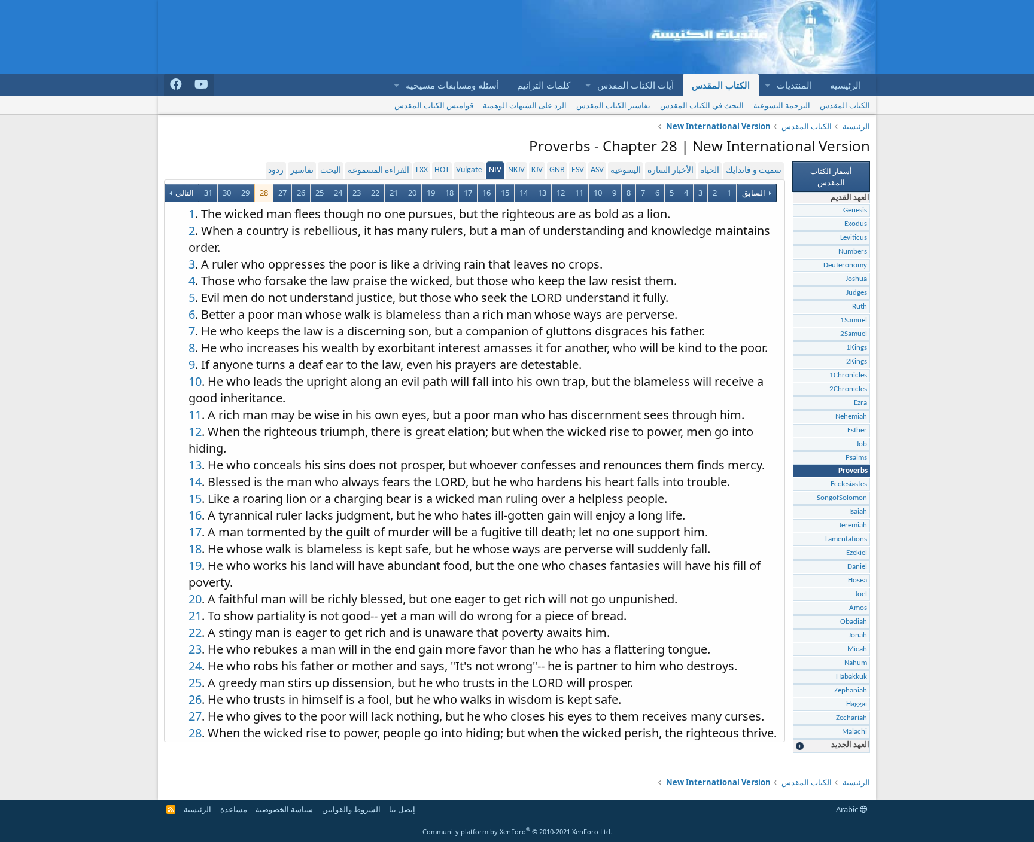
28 (264, 192)
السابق (753, 192)
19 (431, 192)
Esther (857, 430)
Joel (861, 594)
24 (338, 192)
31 (208, 192)
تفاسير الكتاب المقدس (613, 105)
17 (468, 192)
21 (394, 192)
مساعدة (233, 809)
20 (412, 192)
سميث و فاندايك (753, 170)
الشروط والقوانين (351, 809)
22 (375, 192)
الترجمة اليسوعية (781, 105)
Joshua (856, 279)
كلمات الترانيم (543, 85)
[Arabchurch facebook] (176, 85)
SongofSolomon (842, 498)
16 (486, 192)
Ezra (860, 403)
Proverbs (853, 471)
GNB (557, 170)
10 (598, 192)
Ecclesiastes (849, 484)
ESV (577, 170)
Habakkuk (851, 677)
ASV (597, 170)
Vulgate (469, 170)
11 (579, 192)
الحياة (709, 170)
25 (319, 192)
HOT (441, 170)
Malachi (854, 732)
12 (560, 192)
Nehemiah (851, 416)
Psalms (856, 458)
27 (282, 192)
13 (542, 192)
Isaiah (858, 511)
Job (861, 444)
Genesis (855, 210)
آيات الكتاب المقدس (635, 85)
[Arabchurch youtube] (201, 85)
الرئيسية (845, 85)
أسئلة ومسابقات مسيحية (452, 85)
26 (301, 192)
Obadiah (853, 622)
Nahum (855, 663)
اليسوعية (625, 170)
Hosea (857, 580)
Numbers (852, 251)
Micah (857, 649)
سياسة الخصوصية (284, 809)
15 (505, 192)
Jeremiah (853, 525)
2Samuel (853, 334)
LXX (422, 170)
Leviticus (853, 238)
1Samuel (853, 320)
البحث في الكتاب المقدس (702, 105)
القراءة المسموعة (378, 170)
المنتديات (794, 85)
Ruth (859, 306)
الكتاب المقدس (721, 85)
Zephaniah (850, 690)
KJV (537, 170)
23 (356, 192)
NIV (495, 170)
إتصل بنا (402, 809)
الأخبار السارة (670, 170)
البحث (330, 170)
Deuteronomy (845, 265)
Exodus (855, 224)
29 (245, 192)
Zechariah (851, 718)
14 (523, 192)
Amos (858, 608)
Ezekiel (856, 553)
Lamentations (846, 539)
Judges (856, 293)
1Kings (856, 348)
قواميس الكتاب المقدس (433, 105)
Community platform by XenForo (517, 831)
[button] (767, 85)
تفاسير (302, 170)
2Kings (856, 361)
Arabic (848, 809)
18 (449, 192)
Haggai (856, 704)
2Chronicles (848, 389)
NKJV (516, 170)
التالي (184, 192)
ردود (276, 170)
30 (227, 192)
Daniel (857, 567)
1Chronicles (848, 375)
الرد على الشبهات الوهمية (525, 105)
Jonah (858, 635)
